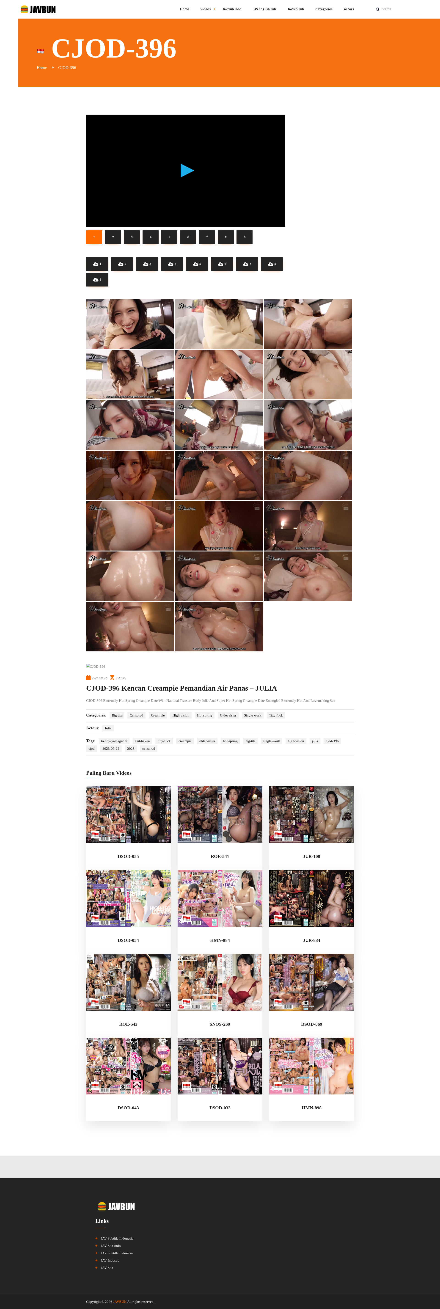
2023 (131, 748)
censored (148, 748)
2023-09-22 (110, 748)
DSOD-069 (311, 1024)
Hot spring (204, 715)
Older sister (228, 715)
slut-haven (142, 741)
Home (184, 9)
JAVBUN (119, 1301)
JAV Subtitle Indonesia (117, 1238)
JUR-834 (311, 940)
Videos (206, 9)
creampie (185, 741)
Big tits (117, 715)
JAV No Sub (295, 9)
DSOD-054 (128, 940)
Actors (349, 9)
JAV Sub (107, 1268)
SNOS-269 (220, 1024)
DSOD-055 (128, 856)
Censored (136, 715)
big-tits (250, 741)
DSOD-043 (128, 1107)
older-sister (207, 741)
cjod (91, 748)
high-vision (296, 741)
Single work (252, 715)
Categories (324, 9)
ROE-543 (128, 1024)
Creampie (158, 715)
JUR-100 (311, 856)
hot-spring (230, 741)
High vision (181, 715)
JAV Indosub (110, 1260)
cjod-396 (332, 741)
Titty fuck (276, 715)
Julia (108, 728)
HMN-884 (220, 940)
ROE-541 (220, 856)
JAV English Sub (264, 9)
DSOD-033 (220, 1107)
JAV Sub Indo (231, 9)
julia (315, 741)
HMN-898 (312, 1107)
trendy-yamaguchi (114, 741)
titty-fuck (164, 741)
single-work (271, 741)
